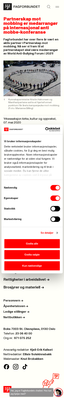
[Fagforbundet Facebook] (6, 367)
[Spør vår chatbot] (58, 392)
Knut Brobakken (32, 358)
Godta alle (32, 243)
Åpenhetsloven (15, 306)
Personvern (13, 300)
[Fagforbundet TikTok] (25, 367)
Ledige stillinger (16, 311)
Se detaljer (47, 232)
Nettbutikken (14, 317)
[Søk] (48, 6)
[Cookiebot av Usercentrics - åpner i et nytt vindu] (45, 129)
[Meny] (57, 6)
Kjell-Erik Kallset (41, 349)
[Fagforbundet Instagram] (16, 367)
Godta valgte (32, 254)
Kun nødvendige (32, 265)
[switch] (55, 198)
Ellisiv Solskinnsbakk (37, 354)
